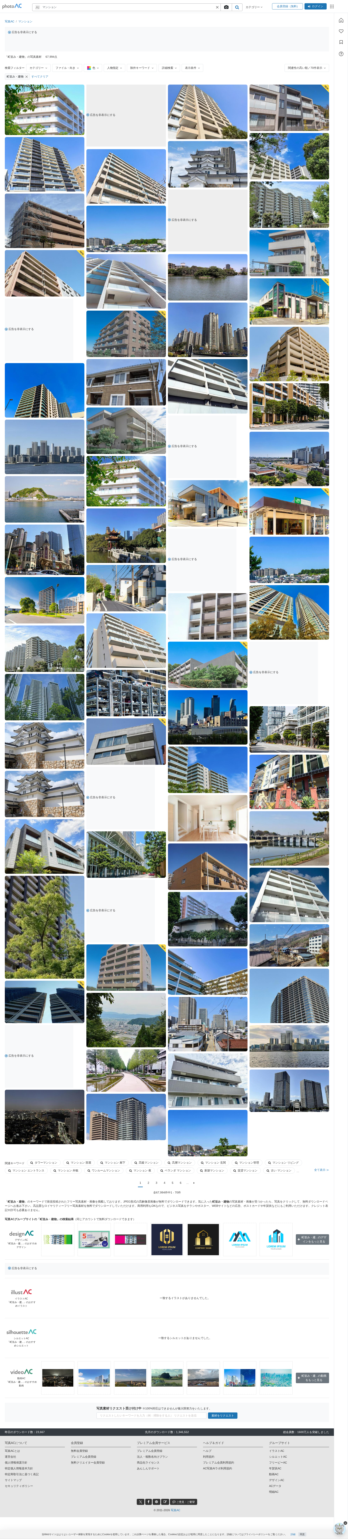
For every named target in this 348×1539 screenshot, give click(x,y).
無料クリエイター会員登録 (88, 1462)
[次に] (194, 1183)
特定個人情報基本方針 (19, 1468)
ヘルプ (207, 1450)
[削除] (26, 76)
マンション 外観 (68, 1170)
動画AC (274, 1474)
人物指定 (112, 67)
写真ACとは (12, 1450)
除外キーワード (140, 67)
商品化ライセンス (148, 1462)
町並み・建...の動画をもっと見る (313, 1378)
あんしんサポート (148, 1468)
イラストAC (276, 1450)
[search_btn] (237, 7)
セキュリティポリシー (19, 1486)
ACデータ (275, 1486)
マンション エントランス (28, 1170)
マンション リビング (285, 1162)
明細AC (274, 1491)
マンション (25, 21)
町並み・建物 (15, 76)
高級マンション (148, 1162)
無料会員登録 (79, 1450)
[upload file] (226, 7)
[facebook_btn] (148, 1502)
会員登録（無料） (287, 6)
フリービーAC (278, 1462)
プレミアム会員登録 (83, 1456)
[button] (217, 7)
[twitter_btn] (140, 1502)
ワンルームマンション (106, 1170)
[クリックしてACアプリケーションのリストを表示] (332, 6)
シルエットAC (278, 1456)
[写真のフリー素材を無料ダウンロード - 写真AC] (12, 6)
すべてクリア (39, 76)
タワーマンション (46, 1162)
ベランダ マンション (178, 1170)
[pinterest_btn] (156, 1502)
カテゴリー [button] (253, 7)
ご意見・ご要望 (185, 1501)
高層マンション (182, 1162)
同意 (302, 1534)
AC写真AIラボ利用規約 (217, 1468)
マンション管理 (249, 1162)
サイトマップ (13, 1480)
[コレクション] (341, 42)
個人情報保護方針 (16, 1462)
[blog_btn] (165, 1502)
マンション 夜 (142, 1170)
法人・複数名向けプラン (152, 1456)
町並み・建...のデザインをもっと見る (313, 1239)
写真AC (9, 21)
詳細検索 (167, 67)
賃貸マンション (247, 1170)
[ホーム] (341, 20)
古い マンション (281, 1170)
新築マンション (214, 1170)
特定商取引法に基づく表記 (22, 1474)
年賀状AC (275, 1468)
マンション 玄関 (215, 1162)
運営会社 (10, 1456)
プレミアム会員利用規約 (218, 1462)
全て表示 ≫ (321, 1169)
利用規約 (208, 1456)
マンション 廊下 (115, 1162)
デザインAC (276, 1480)
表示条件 (190, 67)
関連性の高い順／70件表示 (305, 67)
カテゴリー (37, 67)
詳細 (293, 1534)
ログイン (317, 6)
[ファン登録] (341, 31)
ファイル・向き (65, 67)
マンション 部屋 (81, 1162)
